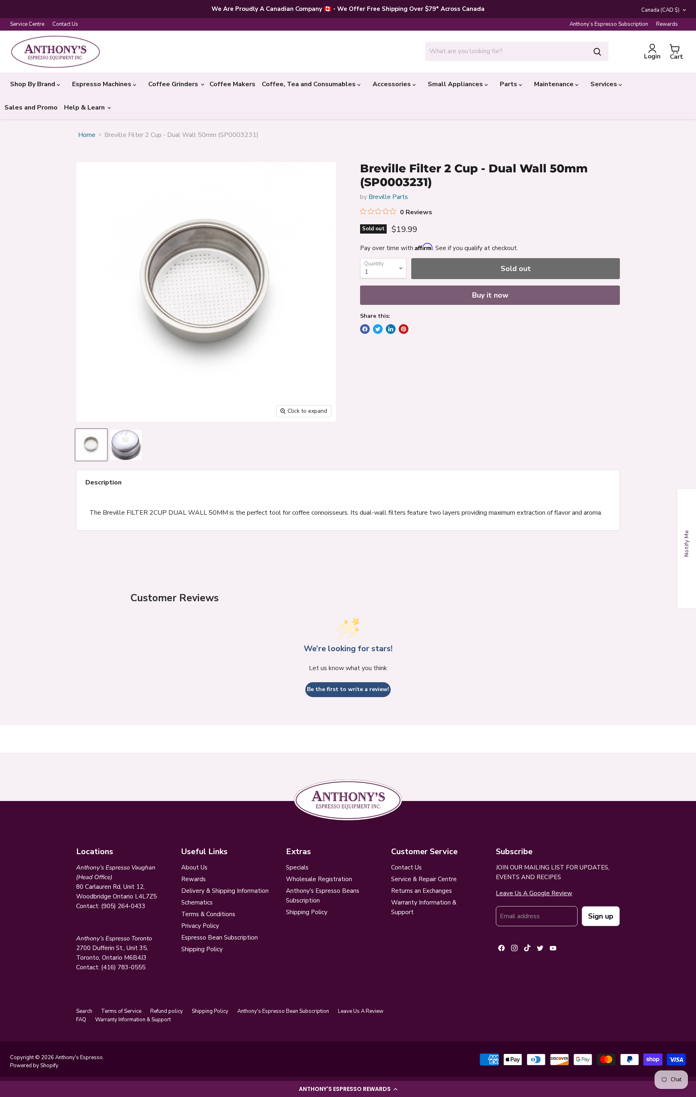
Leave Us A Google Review (534, 893)
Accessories (392, 84)
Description (103, 482)
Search (84, 1011)
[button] (348, 1089)
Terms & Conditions (208, 914)
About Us (194, 867)
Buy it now (490, 295)
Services (604, 84)
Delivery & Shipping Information (225, 891)
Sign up (600, 916)
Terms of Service (121, 1011)
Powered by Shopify (34, 1065)
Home (86, 135)
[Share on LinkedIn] (391, 329)
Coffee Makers (232, 84)
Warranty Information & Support (133, 1019)
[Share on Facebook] (365, 329)
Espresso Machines (102, 84)
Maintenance (554, 84)
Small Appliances (456, 84)
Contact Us (65, 24)
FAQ (81, 1019)
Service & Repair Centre (424, 879)
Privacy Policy (200, 926)
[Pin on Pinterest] (403, 329)
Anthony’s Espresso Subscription (609, 24)
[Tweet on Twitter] (378, 329)
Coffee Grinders (174, 84)
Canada (660, 10)
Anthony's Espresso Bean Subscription (283, 1011)
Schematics (197, 902)
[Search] (597, 51)
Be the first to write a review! (348, 689)
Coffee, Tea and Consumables (309, 84)
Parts (509, 84)
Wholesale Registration (319, 879)
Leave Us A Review (360, 1011)
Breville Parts (388, 196)
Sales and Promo (31, 107)
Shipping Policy (202, 949)
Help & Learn (85, 107)
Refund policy (166, 1011)
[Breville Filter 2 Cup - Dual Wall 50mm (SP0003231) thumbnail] (91, 445)
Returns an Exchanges (421, 891)
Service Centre (27, 24)
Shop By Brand (33, 84)
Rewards (667, 24)
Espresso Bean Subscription (219, 937)
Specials (297, 867)
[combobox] (505, 51)
